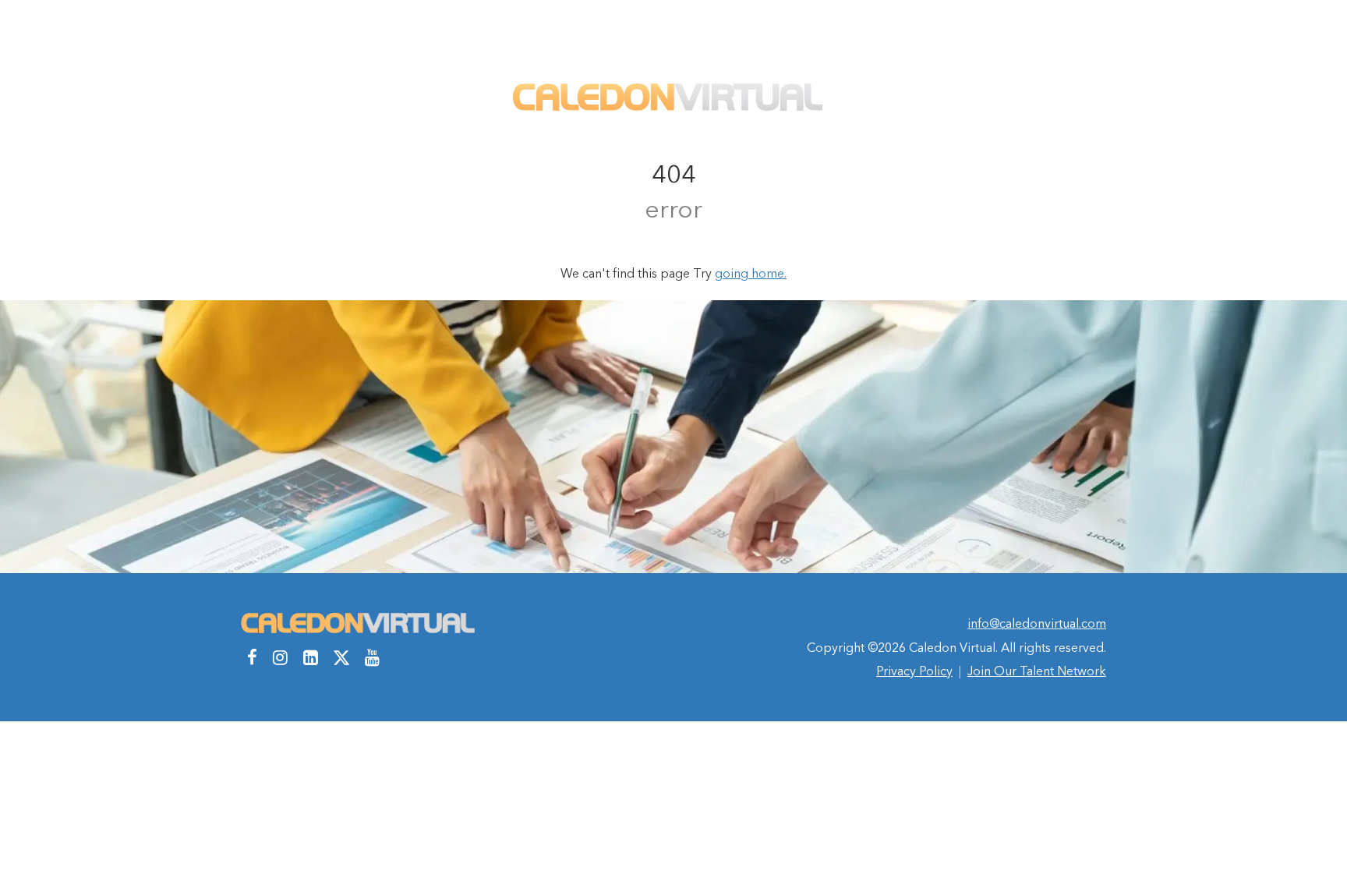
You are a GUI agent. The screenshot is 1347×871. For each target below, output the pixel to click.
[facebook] (252, 657)
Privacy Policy (914, 670)
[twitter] (341, 657)
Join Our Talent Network (1036, 670)
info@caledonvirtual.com (1036, 623)
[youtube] (372, 657)
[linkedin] (310, 657)
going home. (751, 273)
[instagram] (280, 657)
